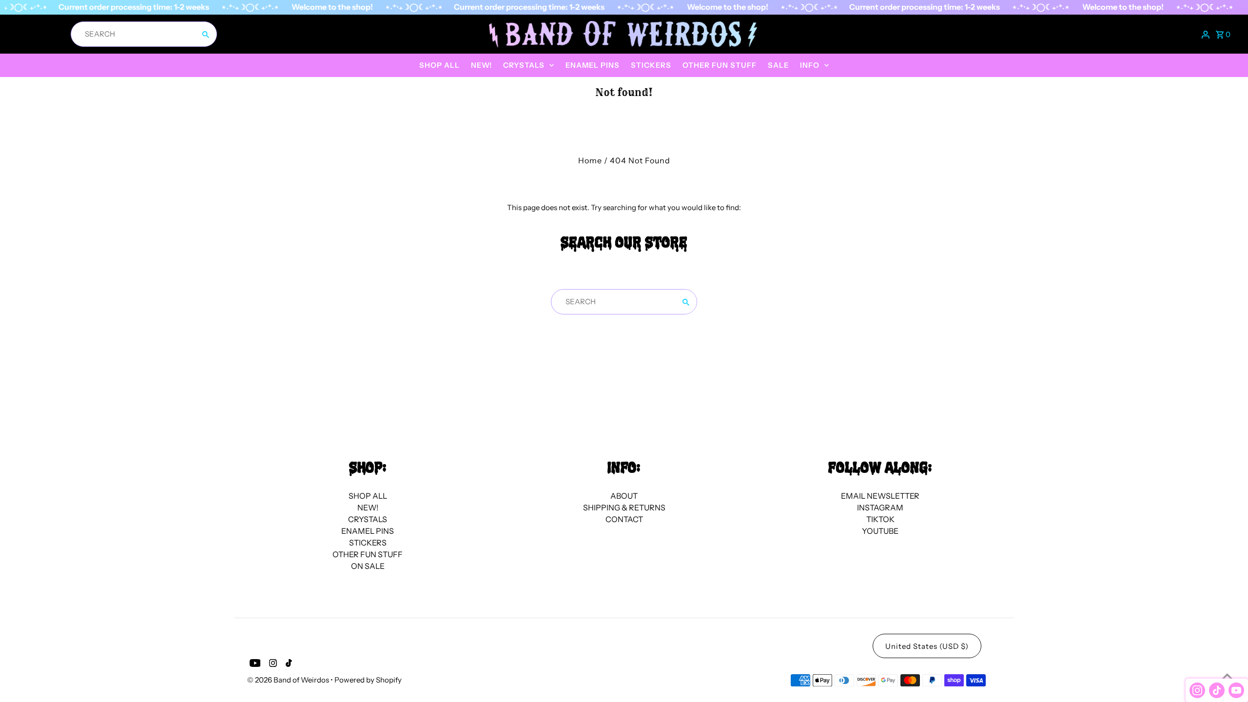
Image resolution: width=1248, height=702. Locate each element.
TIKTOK (880, 519)
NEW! (481, 65)
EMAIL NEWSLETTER (880, 496)
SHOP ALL (439, 65)
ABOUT (624, 496)
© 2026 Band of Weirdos (289, 679)
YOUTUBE (880, 531)
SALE (778, 65)
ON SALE (368, 566)
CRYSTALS (524, 65)
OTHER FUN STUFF (719, 65)
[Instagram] (272, 664)
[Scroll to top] (1227, 676)
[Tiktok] (287, 664)
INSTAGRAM (880, 507)
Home (590, 160)
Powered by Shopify (368, 679)
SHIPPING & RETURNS (624, 507)
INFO (809, 65)
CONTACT (624, 519)
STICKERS (651, 65)
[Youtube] (254, 664)
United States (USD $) (927, 646)
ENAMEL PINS (593, 65)
